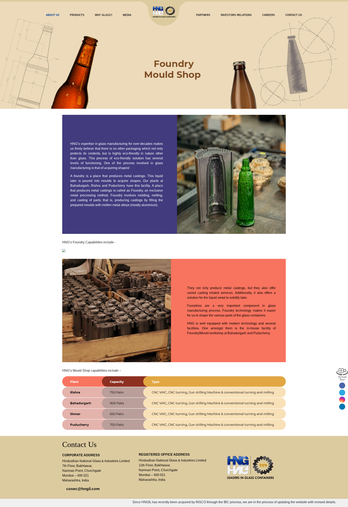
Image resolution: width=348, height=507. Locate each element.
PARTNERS (203, 15)
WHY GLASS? (103, 15)
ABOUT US (52, 15)
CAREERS (268, 15)
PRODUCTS (77, 15)
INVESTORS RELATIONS (236, 15)
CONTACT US (293, 15)
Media (127, 15)
